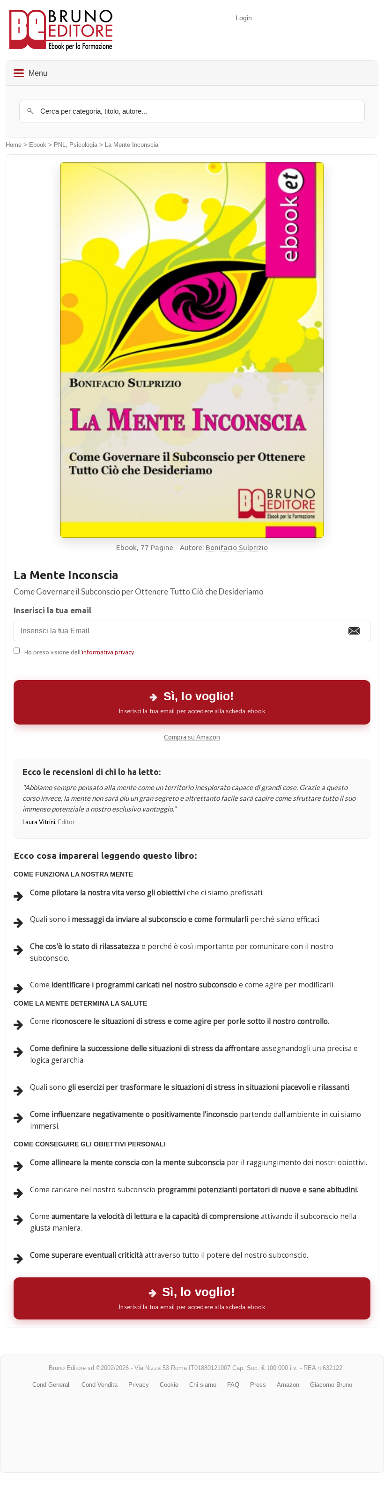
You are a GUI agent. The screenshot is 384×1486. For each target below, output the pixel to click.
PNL (60, 145)
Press (258, 1384)
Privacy (138, 1384)
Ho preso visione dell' (79, 652)
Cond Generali (51, 1384)
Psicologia (83, 145)
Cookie (169, 1384)
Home (14, 145)
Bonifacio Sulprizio (237, 547)
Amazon (288, 1384)
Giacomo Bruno (331, 1384)
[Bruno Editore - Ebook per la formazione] (60, 30)
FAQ (233, 1384)
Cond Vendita (99, 1384)
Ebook (37, 145)
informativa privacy (108, 652)
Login (244, 18)
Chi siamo (202, 1384)
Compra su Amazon (192, 737)
